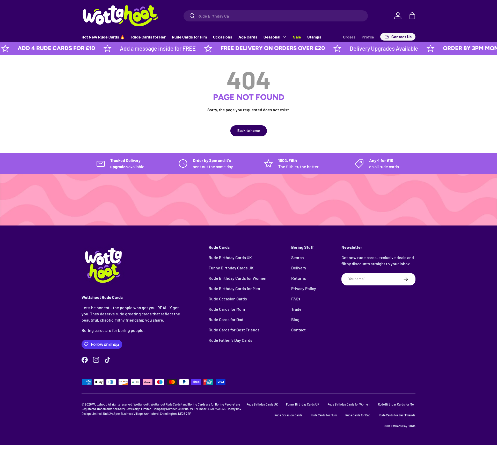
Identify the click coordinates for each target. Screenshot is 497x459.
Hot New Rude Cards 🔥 (103, 36)
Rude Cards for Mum (227, 309)
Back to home (248, 130)
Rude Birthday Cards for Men (234, 288)
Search (297, 257)
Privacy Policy (303, 288)
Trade (296, 309)
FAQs (295, 298)
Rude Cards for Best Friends (234, 329)
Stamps (314, 36)
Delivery (298, 267)
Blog (295, 319)
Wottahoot (99, 404)
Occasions (222, 36)
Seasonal (272, 36)
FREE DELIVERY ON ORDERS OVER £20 (261, 48)
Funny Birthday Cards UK (231, 267)
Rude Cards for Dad (226, 319)
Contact (298, 329)
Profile (368, 36)
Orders (349, 36)
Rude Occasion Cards (228, 298)
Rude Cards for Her (148, 36)
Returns (298, 278)
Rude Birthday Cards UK (230, 257)
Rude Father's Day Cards (230, 340)
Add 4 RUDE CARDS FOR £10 (44, 48)
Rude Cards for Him (189, 36)
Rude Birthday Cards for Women (237, 278)
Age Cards (247, 36)
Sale (297, 36)
